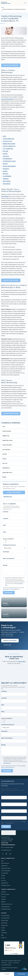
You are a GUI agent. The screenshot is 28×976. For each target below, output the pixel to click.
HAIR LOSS (6, 156)
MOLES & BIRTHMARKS (9, 166)
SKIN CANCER (6, 181)
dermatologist (5, 196)
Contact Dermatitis (7, 445)
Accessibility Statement (6, 964)
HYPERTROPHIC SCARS (9, 161)
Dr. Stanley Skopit (5, 915)
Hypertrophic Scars (7, 472)
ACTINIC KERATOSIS (8, 138)
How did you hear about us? (9, 545)
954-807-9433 (8, 497)
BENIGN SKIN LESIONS (9, 143)
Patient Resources (5, 918)
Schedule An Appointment (11, 65)
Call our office (21, 661)
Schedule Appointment (14, 492)
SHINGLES (6, 178)
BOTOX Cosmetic (5, 894)
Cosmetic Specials (5, 906)
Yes (6, 540)
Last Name (6, 518)
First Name (6, 511)
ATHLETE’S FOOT (7, 141)
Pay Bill (3, 928)
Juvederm (3, 899)
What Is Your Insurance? (8, 558)
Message (5, 565)
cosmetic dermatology (7, 99)
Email (4, 525)
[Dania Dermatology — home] (6, 2)
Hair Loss (4, 463)
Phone (5, 532)
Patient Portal (4, 925)
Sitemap (10, 962)
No (5, 542)
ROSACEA (5, 173)
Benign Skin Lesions (7, 440)
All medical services (5, 885)
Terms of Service (14, 589)
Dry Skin (4, 454)
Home (2, 7)
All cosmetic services (6, 909)
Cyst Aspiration (6, 449)
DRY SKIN (5, 151)
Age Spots (3, 892)
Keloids (4, 477)
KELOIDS (5, 163)
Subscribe (6, 826)
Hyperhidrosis (6, 468)
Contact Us (3, 937)
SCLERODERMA (7, 176)
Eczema (4, 458)
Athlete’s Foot (5, 435)
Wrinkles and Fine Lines (6, 904)
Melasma (3, 901)
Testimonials (4, 932)
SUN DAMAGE (6, 183)
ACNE (4, 136)
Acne (3, 426)
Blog (2, 935)
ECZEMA (5, 153)
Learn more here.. (7, 763)
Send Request (9, 592)
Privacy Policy (6, 589)
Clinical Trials (4, 923)
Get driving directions (6, 850)
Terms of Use (4, 962)
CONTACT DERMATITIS (9, 146)
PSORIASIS (6, 168)
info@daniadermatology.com (8, 844)
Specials (3, 930)
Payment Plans (4, 920)
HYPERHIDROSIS (7, 158)
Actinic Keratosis (6, 431)
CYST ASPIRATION (8, 148)
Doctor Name (6, 551)
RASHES (5, 171)
